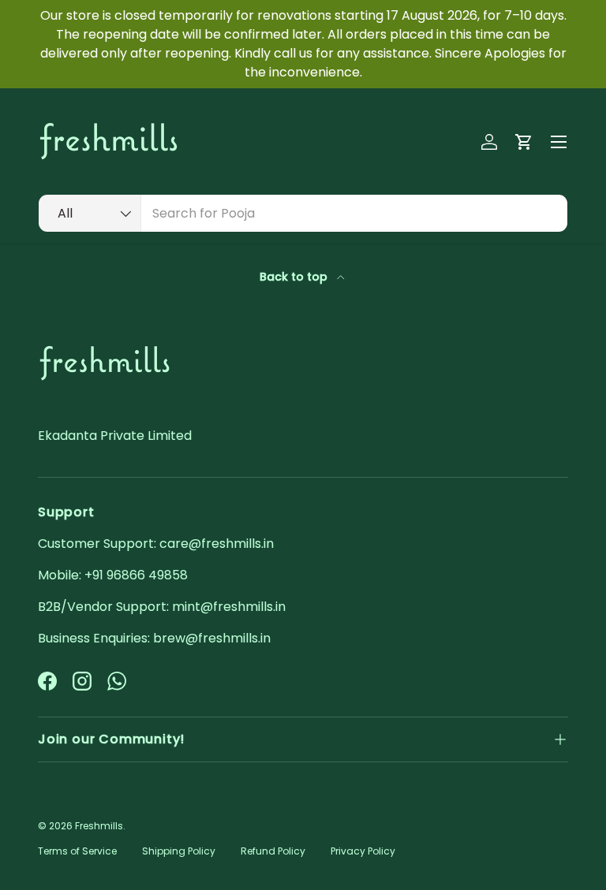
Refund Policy (273, 851)
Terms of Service (77, 851)
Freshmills (99, 825)
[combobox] (303, 213)
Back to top (295, 277)
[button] (524, 142)
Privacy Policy (363, 851)
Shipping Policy (178, 851)
